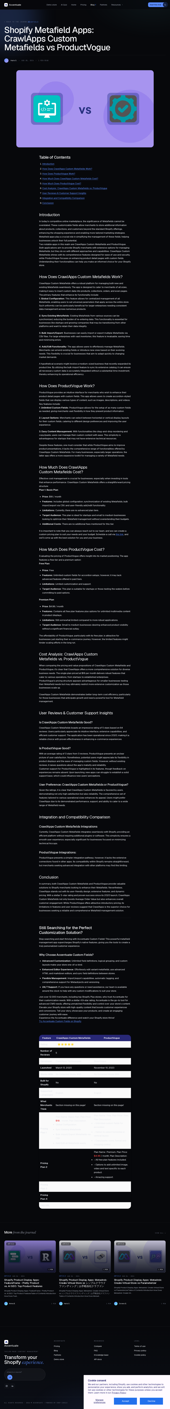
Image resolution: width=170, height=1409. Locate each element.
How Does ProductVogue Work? (58, 173)
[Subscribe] (9, 1377)
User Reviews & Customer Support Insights (64, 193)
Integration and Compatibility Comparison (63, 198)
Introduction (48, 163)
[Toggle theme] (165, 4)
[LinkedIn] (12, 1386)
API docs (98, 1359)
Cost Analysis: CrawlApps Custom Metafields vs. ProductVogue (74, 188)
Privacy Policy (119, 1392)
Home (73, 5)
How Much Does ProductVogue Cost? (61, 183)
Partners (103, 5)
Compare (98, 1346)
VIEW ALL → (160, 1233)
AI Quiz (64, 5)
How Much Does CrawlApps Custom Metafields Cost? (70, 178)
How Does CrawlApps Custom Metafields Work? (67, 168)
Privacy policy (140, 1350)
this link (120, 534)
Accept (125, 1401)
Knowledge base (101, 1355)
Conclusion (48, 203)
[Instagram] (6, 1386)
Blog (92, 5)
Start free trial (157, 5)
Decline (151, 1401)
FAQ (96, 1350)
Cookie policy (140, 1355)
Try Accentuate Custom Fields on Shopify (60, 1021)
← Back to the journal (16, 22)
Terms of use (139, 1346)
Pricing (83, 5)
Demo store (52, 5)
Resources (117, 5)
